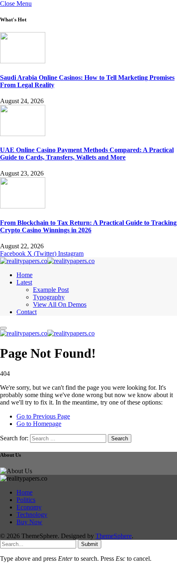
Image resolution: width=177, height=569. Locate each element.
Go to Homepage (38, 423)
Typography (49, 297)
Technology (31, 514)
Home (24, 274)
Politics (25, 499)
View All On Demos (59, 304)
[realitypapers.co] (47, 260)
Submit (89, 544)
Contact (26, 311)
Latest (24, 282)
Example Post (51, 289)
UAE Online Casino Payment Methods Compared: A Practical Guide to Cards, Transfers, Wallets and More (87, 153)
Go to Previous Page (43, 416)
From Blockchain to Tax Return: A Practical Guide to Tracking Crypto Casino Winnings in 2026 (88, 226)
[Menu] (3, 328)
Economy (29, 507)
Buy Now (29, 521)
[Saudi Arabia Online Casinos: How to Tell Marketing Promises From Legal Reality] (22, 61)
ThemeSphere (113, 535)
